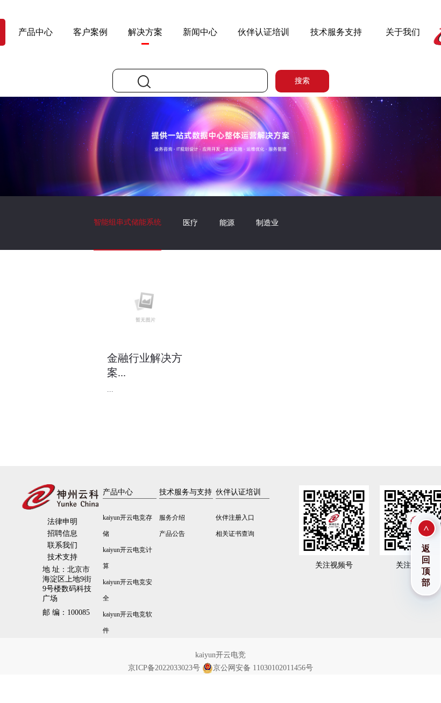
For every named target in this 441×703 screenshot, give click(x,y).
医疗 (190, 223)
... (110, 389)
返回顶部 (426, 565)
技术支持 (62, 557)
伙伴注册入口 (235, 517)
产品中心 (35, 32)
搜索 (302, 81)
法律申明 (62, 522)
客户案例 (90, 32)
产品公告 (172, 533)
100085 (66, 612)
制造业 (267, 223)
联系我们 (62, 545)
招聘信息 (62, 533)
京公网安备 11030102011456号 (263, 668)
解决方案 (145, 32)
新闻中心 (200, 32)
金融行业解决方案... (144, 365)
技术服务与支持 (185, 492)
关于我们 (403, 32)
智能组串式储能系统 (127, 222)
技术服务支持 (336, 32)
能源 (226, 223)
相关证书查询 (235, 533)
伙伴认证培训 (263, 32)
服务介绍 (172, 517)
